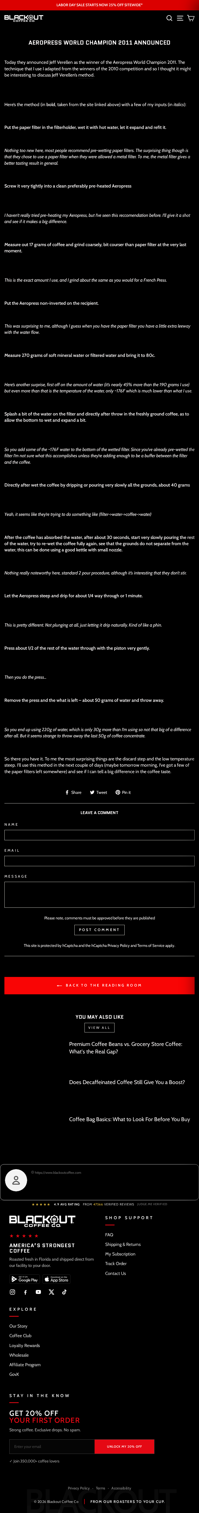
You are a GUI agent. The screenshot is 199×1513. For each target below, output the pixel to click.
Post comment (99, 929)
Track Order (115, 1263)
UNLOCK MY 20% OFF (124, 1446)
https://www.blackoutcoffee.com (57, 1172)
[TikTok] (64, 1292)
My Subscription (120, 1254)
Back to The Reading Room (103, 985)
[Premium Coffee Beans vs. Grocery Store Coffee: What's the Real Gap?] (34, 1057)
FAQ (109, 1234)
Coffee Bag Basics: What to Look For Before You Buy (129, 1119)
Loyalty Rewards (24, 1345)
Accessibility (121, 1488)
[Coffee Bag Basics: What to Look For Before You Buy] (34, 1132)
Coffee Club (20, 1335)
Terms (100, 1488)
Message (16, 876)
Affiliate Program (25, 1364)
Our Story (18, 1326)
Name (11, 824)
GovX (14, 1374)
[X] (51, 1292)
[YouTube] (38, 1292)
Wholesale (19, 1355)
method (86, 75)
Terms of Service (151, 945)
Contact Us (115, 1273)
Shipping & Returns (123, 1244)
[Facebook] (25, 1292)
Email (12, 850)
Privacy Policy (119, 945)
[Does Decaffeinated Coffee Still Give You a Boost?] (34, 1094)
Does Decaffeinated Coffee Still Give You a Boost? (127, 1082)
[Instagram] (12, 1292)
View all (99, 1027)
